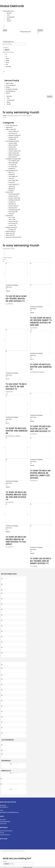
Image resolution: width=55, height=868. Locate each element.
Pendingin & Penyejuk (13, 159)
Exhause (12, 168)
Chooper (12, 202)
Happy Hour (10, 233)
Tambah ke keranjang (12, 285)
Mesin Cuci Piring (14, 155)
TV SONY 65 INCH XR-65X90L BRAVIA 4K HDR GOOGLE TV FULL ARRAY (16, 541)
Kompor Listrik (14, 206)
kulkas (7, 60)
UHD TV (12, 219)
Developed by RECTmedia (27, 867)
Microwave (13, 208)
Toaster (12, 186)
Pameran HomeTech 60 (13, 237)
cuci (7, 64)
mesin (7, 59)
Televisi (9, 215)
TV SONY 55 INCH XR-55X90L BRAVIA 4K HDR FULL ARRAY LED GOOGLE (40, 474)
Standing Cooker (14, 200)
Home (4, 115)
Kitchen (9, 192)
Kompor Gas (13, 196)
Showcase (13, 157)
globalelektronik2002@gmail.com (9, 812)
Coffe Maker (13, 176)
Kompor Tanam (14, 198)
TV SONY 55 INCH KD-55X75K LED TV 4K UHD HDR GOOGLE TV (40, 429)
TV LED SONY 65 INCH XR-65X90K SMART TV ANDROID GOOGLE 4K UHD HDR (41, 321)
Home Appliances (12, 141)
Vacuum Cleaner (14, 151)
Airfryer (12, 182)
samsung (8, 66)
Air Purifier (13, 167)
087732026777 (4, 807)
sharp (7, 62)
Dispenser (13, 149)
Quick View (9, 287)
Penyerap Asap (14, 194)
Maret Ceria (10, 235)
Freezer (12, 147)
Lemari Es (13, 143)
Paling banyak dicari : (9, 52)
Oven (11, 213)
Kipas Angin (13, 163)
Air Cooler (12, 165)
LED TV (12, 217)
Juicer (11, 178)
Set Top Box (13, 223)
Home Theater (14, 131)
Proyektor (12, 229)
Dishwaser (12, 204)
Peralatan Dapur (14, 210)
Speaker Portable (15, 135)
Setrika (12, 174)
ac (6, 57)
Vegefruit (9, 127)
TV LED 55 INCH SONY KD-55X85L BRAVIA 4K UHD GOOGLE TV (16, 298)
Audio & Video (11, 129)
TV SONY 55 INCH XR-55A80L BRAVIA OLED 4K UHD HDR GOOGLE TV (16, 496)
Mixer (11, 172)
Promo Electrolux (11, 125)
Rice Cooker (13, 180)
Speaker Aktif (13, 137)
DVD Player (13, 133)
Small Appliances (12, 170)
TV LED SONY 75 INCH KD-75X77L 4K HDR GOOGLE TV (16, 386)
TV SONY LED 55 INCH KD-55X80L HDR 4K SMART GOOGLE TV (40, 561)
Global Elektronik (12, 6)
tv (6, 55)
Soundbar (12, 139)
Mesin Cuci (13, 145)
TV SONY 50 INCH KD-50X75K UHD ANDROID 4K (17, 431)
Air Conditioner (14, 161)
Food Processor (14, 184)
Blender (12, 188)
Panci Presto (13, 212)
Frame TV (12, 225)
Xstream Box (13, 221)
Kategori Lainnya (11, 227)
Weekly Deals (10, 231)
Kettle (11, 190)
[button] (27, 27)
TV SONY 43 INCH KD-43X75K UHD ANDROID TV (41, 367)
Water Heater (14, 153)
